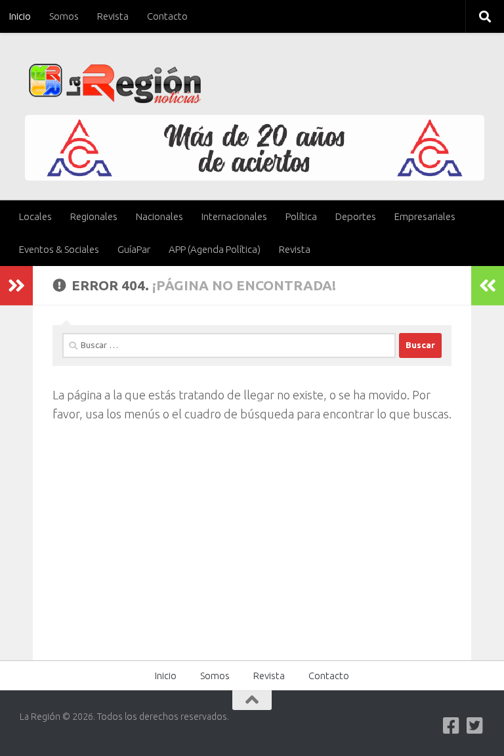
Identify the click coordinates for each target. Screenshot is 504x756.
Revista (113, 16)
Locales (35, 216)
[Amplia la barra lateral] (16, 285)
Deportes (355, 216)
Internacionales (234, 216)
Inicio (20, 16)
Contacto (167, 16)
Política (301, 216)
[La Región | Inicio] (115, 83)
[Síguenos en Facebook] (451, 726)
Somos (64, 16)
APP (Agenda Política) (215, 249)
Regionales (93, 216)
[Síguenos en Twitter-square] (475, 726)
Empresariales (424, 216)
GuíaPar (133, 249)
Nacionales (159, 216)
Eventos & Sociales (59, 249)
